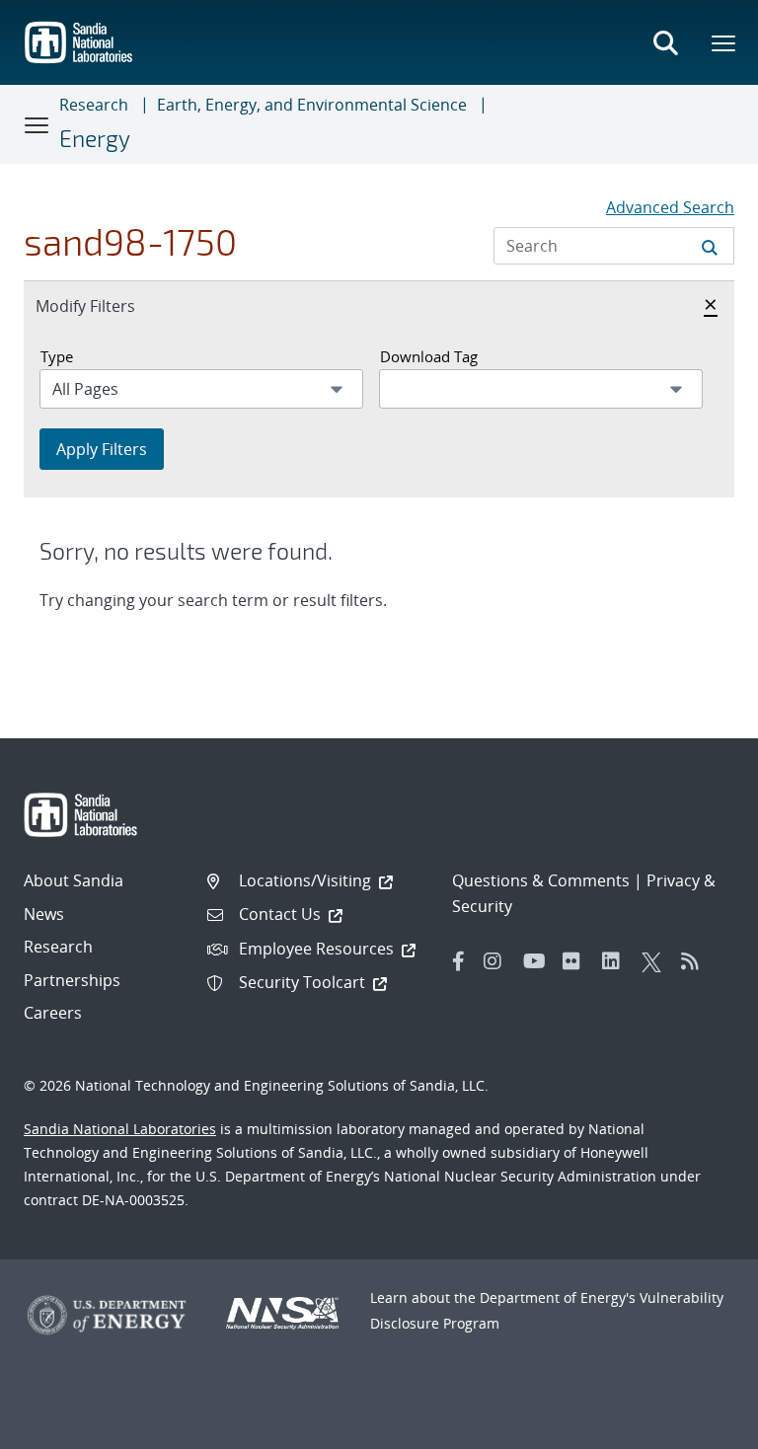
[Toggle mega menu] (724, 42)
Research (93, 104)
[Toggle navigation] (37, 124)
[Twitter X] (656, 961)
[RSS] (696, 961)
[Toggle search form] (665, 42)
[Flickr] (577, 961)
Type (56, 356)
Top (699, 1426)
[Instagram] (498, 961)
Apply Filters (101, 449)
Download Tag (429, 356)
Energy (94, 138)
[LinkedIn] (617, 961)
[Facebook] (459, 961)
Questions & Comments (541, 880)
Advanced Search (670, 207)
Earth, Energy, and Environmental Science (312, 104)
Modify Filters (107, 305)
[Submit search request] (709, 246)
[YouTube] (538, 961)
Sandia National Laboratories (120, 1128)
